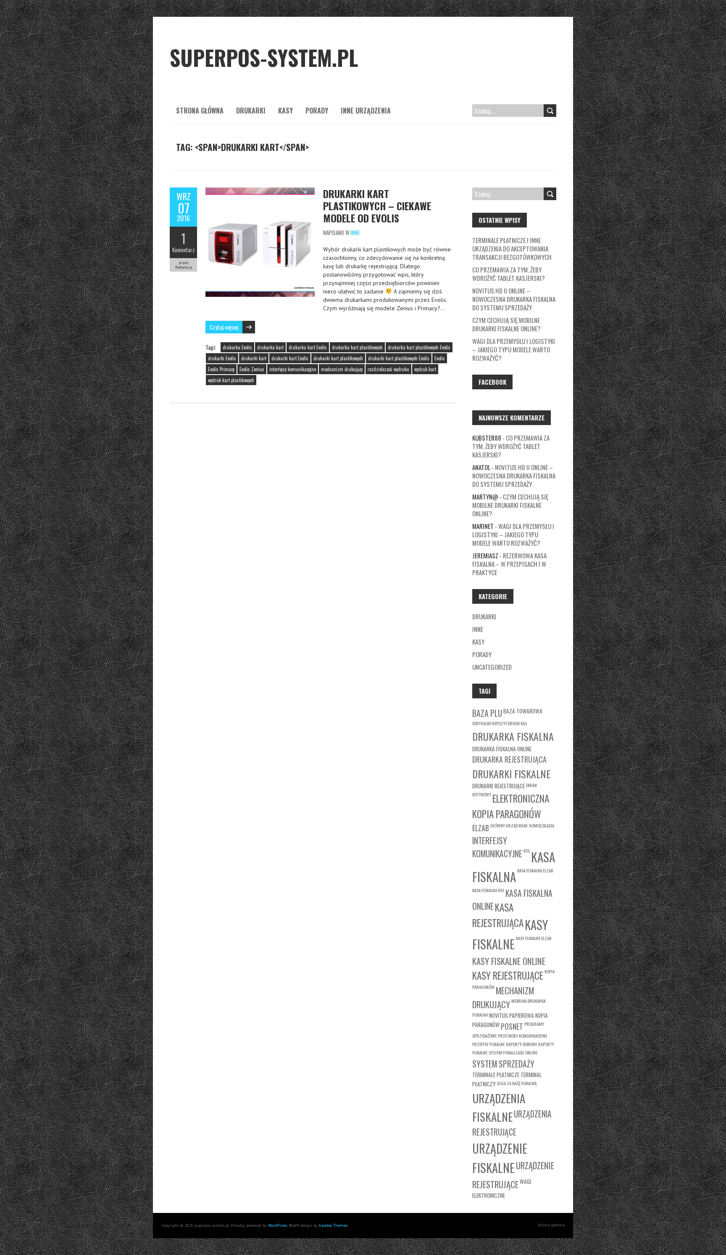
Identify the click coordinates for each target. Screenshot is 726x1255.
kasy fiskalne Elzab (533, 938)
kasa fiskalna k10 (488, 890)
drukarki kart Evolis (289, 358)
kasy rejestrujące (507, 975)
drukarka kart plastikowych (357, 347)
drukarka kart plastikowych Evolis (419, 347)
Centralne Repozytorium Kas (499, 723)
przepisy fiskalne (488, 1044)
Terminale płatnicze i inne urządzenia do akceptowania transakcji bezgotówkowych (512, 248)
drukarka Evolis (237, 347)
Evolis (439, 358)
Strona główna (200, 111)
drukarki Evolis (222, 358)
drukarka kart (270, 347)
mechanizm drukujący (342, 369)
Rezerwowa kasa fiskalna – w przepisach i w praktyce (509, 564)
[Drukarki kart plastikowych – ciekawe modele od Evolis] (260, 192)
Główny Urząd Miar (509, 825)
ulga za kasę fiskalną (517, 1083)
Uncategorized (492, 666)
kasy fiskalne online (508, 960)
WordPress (277, 1225)
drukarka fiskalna (513, 736)
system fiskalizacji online (513, 1052)
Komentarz (183, 250)
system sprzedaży (503, 1064)
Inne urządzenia (366, 111)
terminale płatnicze (495, 1074)
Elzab (480, 827)
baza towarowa (522, 711)
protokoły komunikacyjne (522, 1035)
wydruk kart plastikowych (231, 380)
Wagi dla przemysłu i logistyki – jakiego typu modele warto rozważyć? (513, 349)
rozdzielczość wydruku (388, 369)
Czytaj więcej (224, 326)
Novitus (498, 1015)
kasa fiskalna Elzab (535, 870)
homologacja (541, 825)
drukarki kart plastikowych (338, 358)
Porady (316, 111)
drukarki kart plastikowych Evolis (398, 358)
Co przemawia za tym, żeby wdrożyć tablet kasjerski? (508, 274)
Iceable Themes (333, 1225)
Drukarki (251, 111)
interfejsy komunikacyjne (292, 369)
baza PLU (487, 713)
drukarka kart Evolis (308, 347)
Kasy (285, 111)
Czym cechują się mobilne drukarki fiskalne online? (506, 324)
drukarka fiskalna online (501, 749)
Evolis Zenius (251, 369)
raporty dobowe (521, 1044)
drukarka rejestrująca (509, 759)
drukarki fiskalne (511, 773)
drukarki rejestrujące (498, 786)
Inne (355, 232)
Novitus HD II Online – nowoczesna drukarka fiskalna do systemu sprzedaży (513, 299)
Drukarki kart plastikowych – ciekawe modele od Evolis (377, 205)
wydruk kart (425, 369)
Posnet (512, 1026)
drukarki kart (253, 358)
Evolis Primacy (221, 369)
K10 (526, 850)
